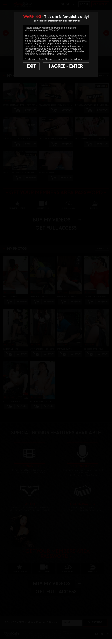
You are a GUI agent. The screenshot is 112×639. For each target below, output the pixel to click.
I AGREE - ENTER (66, 66)
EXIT (31, 66)
